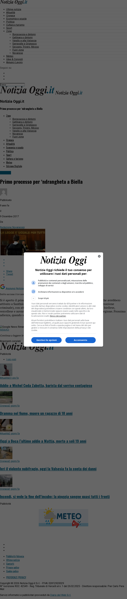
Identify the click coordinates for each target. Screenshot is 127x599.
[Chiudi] (99, 256)
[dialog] (63, 299)
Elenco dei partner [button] (58, 316)
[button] (63, 298)
